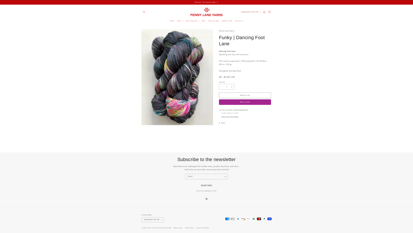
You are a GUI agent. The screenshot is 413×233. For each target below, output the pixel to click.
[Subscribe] (225, 176)
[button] (144, 12)
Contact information (202, 228)
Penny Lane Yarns (152, 228)
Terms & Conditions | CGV (206, 191)
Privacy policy (189, 228)
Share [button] (223, 123)
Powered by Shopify (164, 228)
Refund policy (178, 228)
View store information (230, 117)
